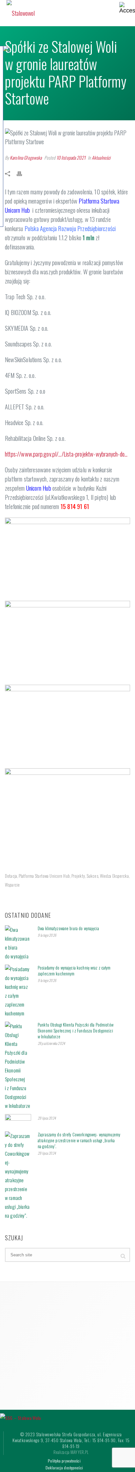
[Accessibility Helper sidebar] (127, 8)
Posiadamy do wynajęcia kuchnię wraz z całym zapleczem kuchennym (74, 970)
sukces (92, 876)
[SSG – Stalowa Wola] (20, 1416)
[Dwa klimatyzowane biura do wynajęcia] (18, 943)
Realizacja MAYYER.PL (71, 1452)
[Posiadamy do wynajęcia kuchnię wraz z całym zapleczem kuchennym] (18, 991)
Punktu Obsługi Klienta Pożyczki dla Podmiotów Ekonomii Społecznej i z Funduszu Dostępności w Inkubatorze (75, 1030)
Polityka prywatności (64, 1460)
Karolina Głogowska (26, 157)
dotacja (11, 876)
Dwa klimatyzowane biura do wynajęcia (68, 928)
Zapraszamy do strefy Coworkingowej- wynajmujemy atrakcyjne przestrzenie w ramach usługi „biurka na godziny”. (79, 1140)
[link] (70, 228)
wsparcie (12, 885)
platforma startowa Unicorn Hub (44, 876)
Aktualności (101, 157)
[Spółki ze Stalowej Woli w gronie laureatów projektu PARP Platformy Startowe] (67, 137)
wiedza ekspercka (114, 876)
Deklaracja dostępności (64, 1467)
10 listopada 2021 (71, 157)
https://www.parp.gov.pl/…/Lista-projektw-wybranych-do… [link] (66, 453)
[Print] (23, 172)
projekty (78, 876)
